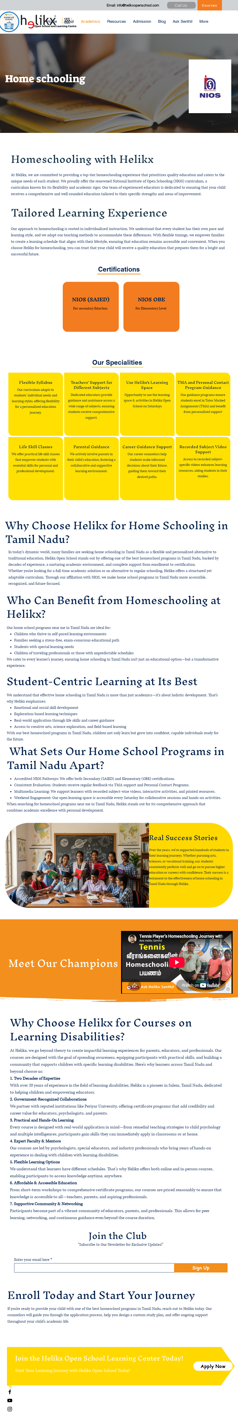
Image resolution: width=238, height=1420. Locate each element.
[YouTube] (10, 1400)
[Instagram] (10, 1409)
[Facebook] (10, 1392)
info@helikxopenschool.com (138, 5)
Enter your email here (32, 1260)
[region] (91, 307)
